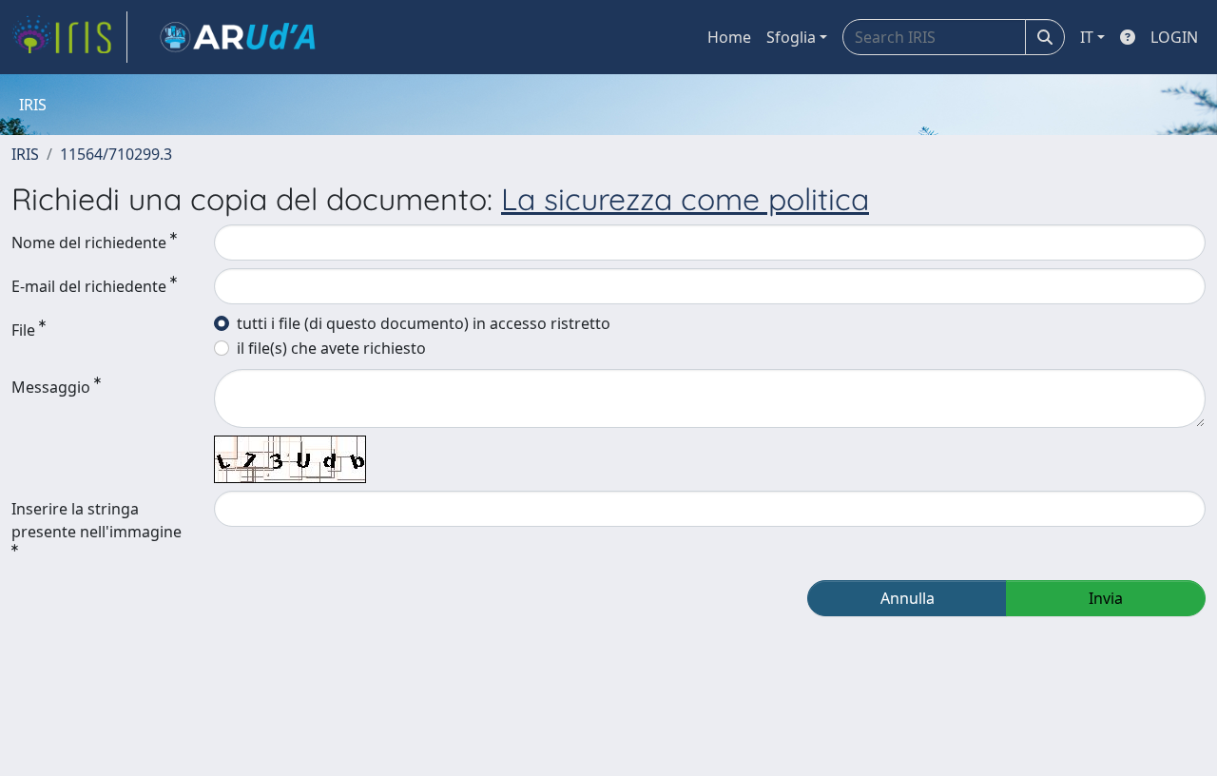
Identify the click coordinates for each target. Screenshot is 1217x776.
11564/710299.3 (116, 154)
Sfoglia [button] (791, 37)
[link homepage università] (238, 37)
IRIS (25, 154)
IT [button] (1086, 37)
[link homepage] (69, 37)
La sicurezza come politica (685, 199)
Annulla (907, 598)
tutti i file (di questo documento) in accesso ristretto (423, 323)
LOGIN (1174, 37)
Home (729, 37)
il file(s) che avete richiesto (331, 348)
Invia (1106, 598)
